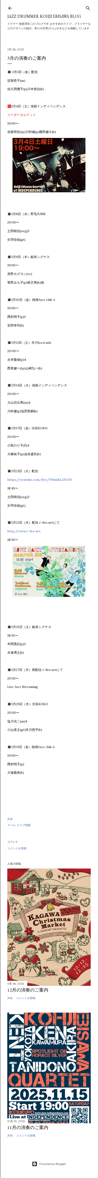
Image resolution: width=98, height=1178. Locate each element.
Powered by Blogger (52, 1164)
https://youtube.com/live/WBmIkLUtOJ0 (39, 480)
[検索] (88, 7)
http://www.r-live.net (24, 531)
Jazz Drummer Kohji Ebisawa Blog (44, 16)
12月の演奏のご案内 (27, 990)
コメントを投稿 (16, 848)
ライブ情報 (24, 825)
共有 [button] (10, 819)
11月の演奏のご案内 (27, 1127)
